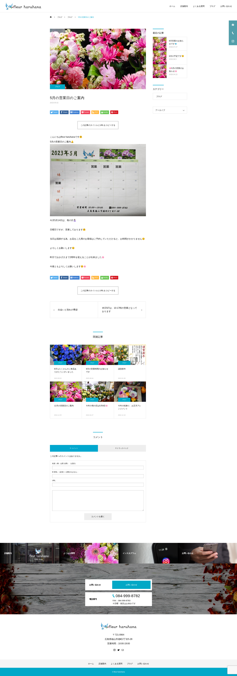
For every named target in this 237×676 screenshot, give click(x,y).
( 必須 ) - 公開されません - (65, 472)
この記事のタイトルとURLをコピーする (98, 125)
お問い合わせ (226, 6)
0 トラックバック (121, 448)
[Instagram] (114, 650)
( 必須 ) (64, 463)
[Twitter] (118, 650)
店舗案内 (184, 6)
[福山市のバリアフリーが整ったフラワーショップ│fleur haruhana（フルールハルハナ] (23, 6)
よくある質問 (198, 6)
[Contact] (122, 650)
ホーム (172, 6)
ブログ (212, 6)
